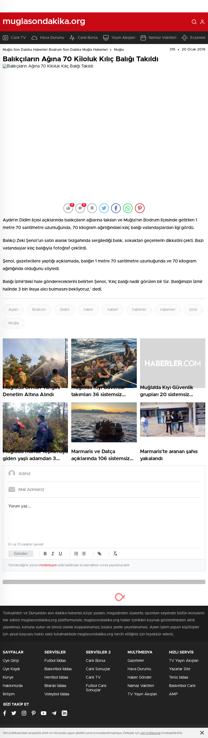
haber (88, 310)
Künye (8, 677)
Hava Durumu (52, 38)
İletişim (9, 694)
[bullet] (83, 553)
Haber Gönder (140, 677)
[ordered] (76, 553)
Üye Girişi (11, 661)
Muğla (119, 50)
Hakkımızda (12, 686)
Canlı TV (18, 38)
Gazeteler (136, 661)
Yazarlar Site (179, 669)
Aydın (13, 310)
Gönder (21, 554)
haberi (113, 310)
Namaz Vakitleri (162, 38)
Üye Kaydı (11, 669)
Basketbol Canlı (182, 686)
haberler (139, 310)
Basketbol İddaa (58, 669)
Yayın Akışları (123, 38)
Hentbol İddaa (56, 677)
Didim (65, 310)
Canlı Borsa (88, 38)
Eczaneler (198, 38)
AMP (173, 694)
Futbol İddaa (55, 661)
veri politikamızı (150, 733)
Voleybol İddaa (56, 694)
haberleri (167, 310)
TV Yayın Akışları (142, 694)
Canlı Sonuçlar (98, 669)
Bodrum (39, 310)
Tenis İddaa (178, 677)
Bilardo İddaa (55, 686)
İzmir (193, 310)
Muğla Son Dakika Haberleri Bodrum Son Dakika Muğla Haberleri (55, 50)
